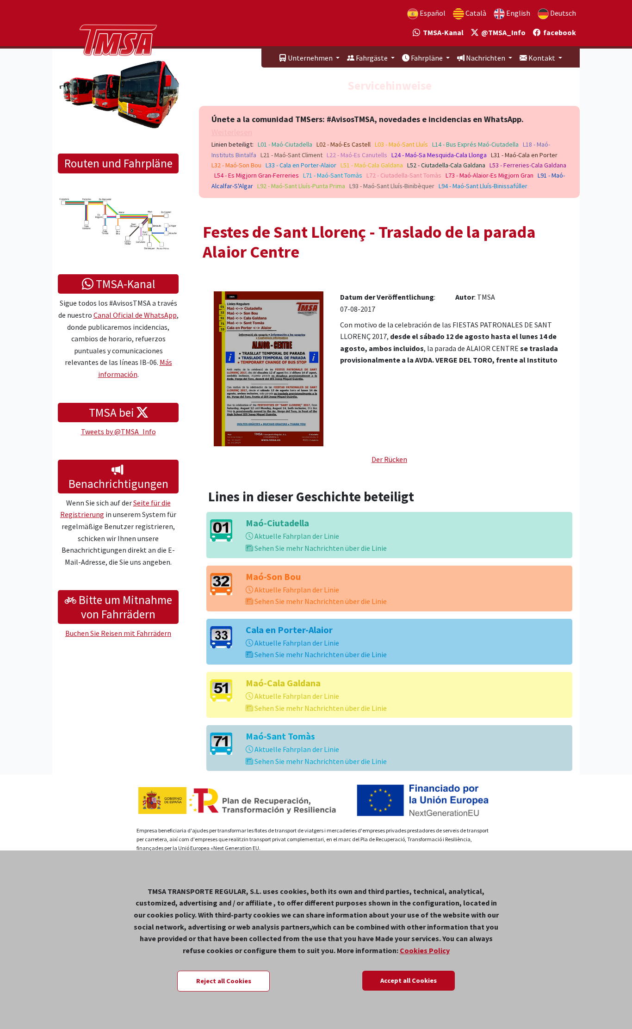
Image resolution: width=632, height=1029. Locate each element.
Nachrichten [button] (486, 57)
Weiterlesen (231, 132)
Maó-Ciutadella (277, 523)
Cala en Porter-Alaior (289, 629)
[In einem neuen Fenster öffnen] (268, 368)
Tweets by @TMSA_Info (118, 431)
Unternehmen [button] (310, 57)
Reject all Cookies (223, 981)
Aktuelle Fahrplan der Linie (296, 536)
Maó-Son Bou (273, 576)
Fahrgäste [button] (371, 57)
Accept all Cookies (408, 980)
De (562, 13)
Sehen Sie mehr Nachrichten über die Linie (320, 548)
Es (432, 13)
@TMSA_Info (502, 32)
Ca (475, 13)
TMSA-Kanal (442, 32)
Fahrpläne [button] (426, 57)
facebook (558, 32)
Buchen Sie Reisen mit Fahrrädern (118, 633)
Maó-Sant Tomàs (280, 736)
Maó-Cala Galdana (283, 683)
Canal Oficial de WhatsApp (135, 315)
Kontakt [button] (542, 57)
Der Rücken (389, 459)
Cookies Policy (425, 950)
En (517, 13)
